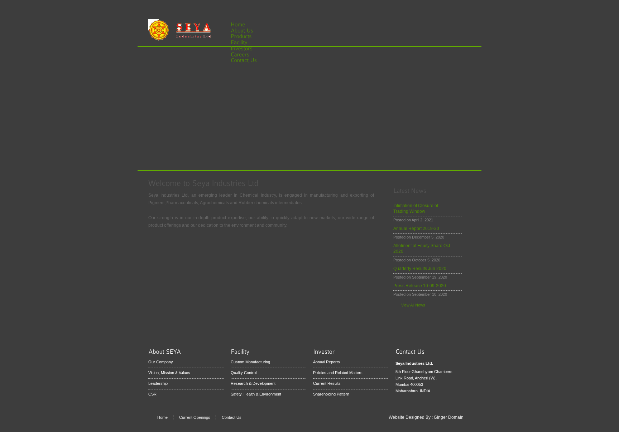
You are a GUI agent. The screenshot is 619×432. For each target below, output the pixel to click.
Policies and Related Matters (338, 372)
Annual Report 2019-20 (416, 228)
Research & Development (253, 383)
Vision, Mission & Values (169, 372)
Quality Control (243, 372)
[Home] (238, 24)
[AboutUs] (246, 30)
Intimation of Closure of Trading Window (415, 208)
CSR (152, 394)
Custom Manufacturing (250, 362)
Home (162, 417)
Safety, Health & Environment (256, 394)
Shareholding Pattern (331, 394)
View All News (413, 305)
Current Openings (194, 417)
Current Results (327, 383)
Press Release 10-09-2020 (419, 285)
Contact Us (231, 417)
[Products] (245, 36)
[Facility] (243, 42)
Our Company (160, 362)
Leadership (158, 383)
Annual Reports (326, 362)
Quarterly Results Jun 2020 (419, 268)
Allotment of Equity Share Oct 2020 (421, 248)
